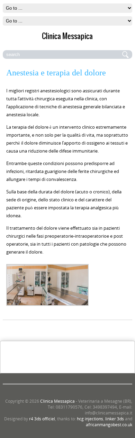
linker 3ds (114, 419)
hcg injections (90, 419)
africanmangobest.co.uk (109, 425)
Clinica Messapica (57, 401)
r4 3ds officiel (42, 419)
